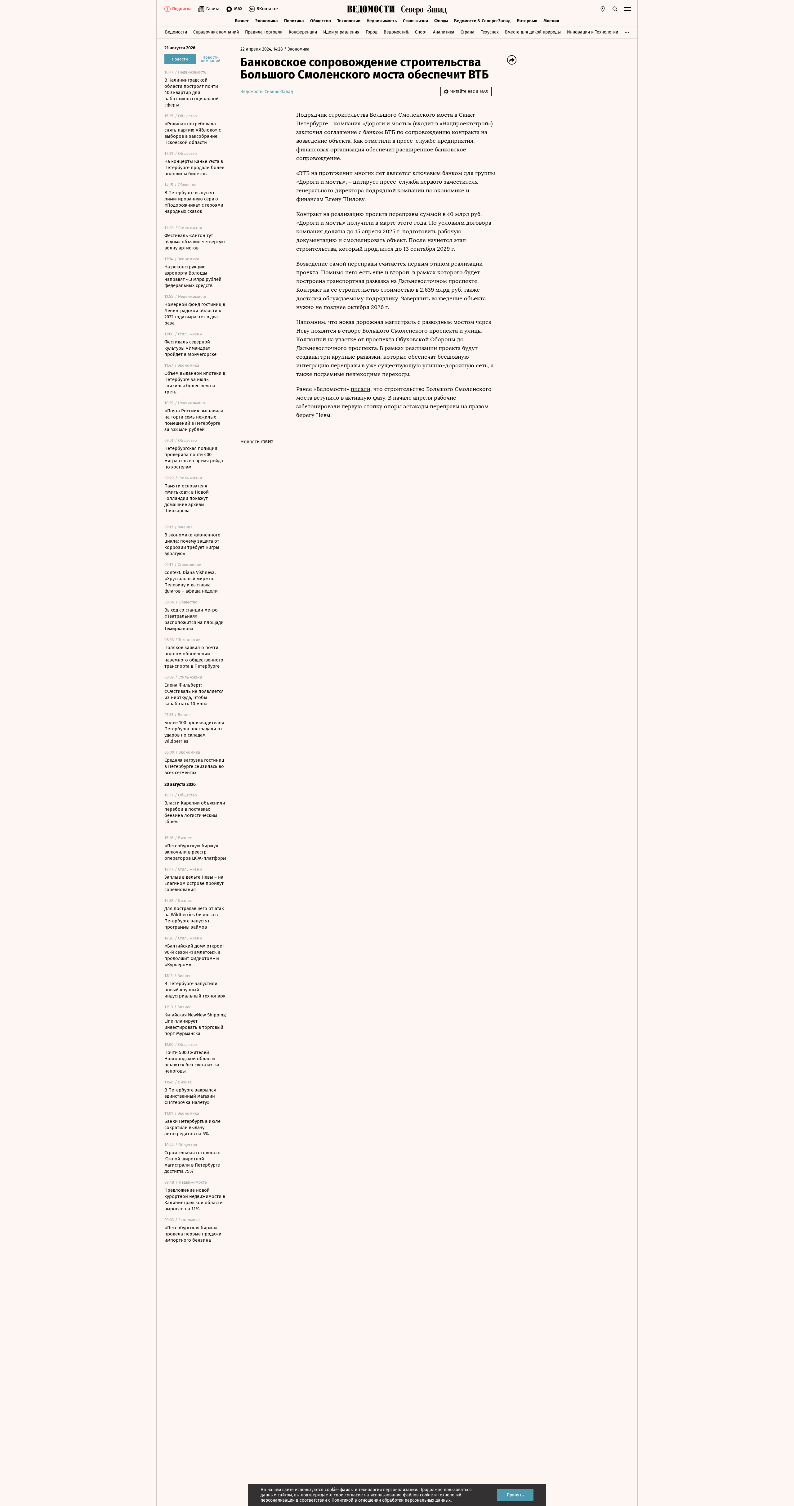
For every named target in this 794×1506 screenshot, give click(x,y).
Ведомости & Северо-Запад (482, 21)
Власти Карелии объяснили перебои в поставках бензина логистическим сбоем (194, 812)
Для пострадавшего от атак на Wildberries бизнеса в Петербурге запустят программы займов (194, 918)
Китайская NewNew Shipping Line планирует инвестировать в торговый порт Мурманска (195, 1024)
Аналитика (443, 32)
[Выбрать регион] (603, 9)
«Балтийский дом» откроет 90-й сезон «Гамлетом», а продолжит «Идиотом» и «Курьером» (194, 955)
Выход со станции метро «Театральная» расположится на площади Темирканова (194, 619)
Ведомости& (396, 32)
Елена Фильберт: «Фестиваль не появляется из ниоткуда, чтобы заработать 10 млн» (194, 694)
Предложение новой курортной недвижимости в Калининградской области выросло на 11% (194, 1199)
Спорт (421, 32)
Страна (468, 32)
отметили (378, 140)
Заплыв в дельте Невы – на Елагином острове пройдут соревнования (194, 883)
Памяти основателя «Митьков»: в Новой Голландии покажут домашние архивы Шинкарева (186, 498)
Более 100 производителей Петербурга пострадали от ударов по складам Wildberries (194, 732)
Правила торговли (264, 32)
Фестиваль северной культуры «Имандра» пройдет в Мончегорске (190, 348)
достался (309, 298)
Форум (441, 21)
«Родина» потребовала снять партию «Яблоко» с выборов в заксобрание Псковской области (192, 133)
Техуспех (490, 32)
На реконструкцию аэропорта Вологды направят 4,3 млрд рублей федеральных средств (192, 276)
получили (361, 222)
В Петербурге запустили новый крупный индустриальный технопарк (194, 990)
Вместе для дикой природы (533, 32)
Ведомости (176, 32)
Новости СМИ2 (257, 442)
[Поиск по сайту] (615, 9)
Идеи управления (341, 32)
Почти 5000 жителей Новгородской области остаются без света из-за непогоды (191, 1062)
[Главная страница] (371, 9)
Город (371, 32)
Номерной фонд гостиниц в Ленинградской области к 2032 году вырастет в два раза (194, 314)
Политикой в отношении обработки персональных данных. (392, 1500)
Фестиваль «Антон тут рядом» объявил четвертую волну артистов (194, 242)
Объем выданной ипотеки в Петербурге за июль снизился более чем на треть (194, 382)
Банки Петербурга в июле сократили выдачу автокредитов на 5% (192, 1127)
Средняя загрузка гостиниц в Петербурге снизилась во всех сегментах (194, 766)
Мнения (551, 21)
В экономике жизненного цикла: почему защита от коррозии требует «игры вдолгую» (192, 544)
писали (360, 389)
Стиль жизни (415, 21)
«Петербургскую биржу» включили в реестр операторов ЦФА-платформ (195, 852)
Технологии (348, 21)
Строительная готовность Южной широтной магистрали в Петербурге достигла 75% (192, 1162)
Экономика (266, 21)
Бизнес (242, 21)
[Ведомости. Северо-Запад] (422, 9)
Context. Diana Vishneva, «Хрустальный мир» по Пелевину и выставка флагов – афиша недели (191, 582)
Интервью (527, 21)
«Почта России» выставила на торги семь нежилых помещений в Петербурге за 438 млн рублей (193, 420)
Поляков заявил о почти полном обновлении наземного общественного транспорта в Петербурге (193, 657)
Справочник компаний (216, 32)
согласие (354, 1495)
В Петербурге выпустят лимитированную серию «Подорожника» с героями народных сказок (193, 202)
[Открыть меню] (627, 9)
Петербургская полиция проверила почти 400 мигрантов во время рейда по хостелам (193, 458)
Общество (320, 21)
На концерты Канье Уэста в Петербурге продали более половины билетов (194, 168)
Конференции (303, 32)
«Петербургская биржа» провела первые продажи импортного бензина (192, 1234)
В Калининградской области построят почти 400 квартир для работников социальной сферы (191, 92)
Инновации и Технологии (592, 32)
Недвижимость (382, 21)
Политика (294, 21)
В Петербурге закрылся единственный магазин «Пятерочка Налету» (190, 1096)
